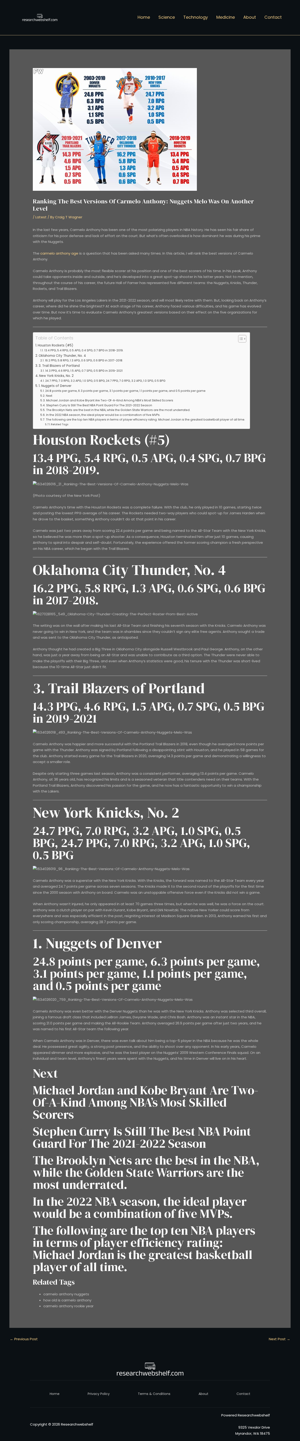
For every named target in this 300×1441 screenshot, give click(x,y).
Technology (195, 17)
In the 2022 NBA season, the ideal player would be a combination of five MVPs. (103, 415)
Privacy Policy (99, 1393)
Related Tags (59, 424)
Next (49, 396)
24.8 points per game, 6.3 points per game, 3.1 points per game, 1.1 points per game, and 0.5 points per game (125, 391)
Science (166, 17)
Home (144, 17)
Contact (273, 17)
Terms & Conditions (154, 1393)
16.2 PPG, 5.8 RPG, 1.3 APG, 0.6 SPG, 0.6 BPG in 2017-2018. (84, 360)
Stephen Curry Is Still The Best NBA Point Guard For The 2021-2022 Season (99, 405)
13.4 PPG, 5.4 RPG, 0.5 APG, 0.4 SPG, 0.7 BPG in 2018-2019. (83, 350)
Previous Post (24, 1339)
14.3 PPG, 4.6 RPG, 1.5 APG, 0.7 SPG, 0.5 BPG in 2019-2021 (83, 371)
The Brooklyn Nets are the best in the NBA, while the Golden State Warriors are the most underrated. (118, 410)
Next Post (279, 1339)
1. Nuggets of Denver (55, 386)
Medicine (225, 17)
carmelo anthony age (59, 253)
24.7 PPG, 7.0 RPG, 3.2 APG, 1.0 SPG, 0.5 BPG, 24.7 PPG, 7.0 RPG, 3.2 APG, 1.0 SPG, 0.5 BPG (105, 381)
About (249, 17)
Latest (41, 217)
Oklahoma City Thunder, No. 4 (62, 355)
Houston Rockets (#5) (55, 345)
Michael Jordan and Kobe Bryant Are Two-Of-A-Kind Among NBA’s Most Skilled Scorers (109, 400)
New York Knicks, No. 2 (56, 376)
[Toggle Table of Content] (240, 339)
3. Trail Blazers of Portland (59, 366)
